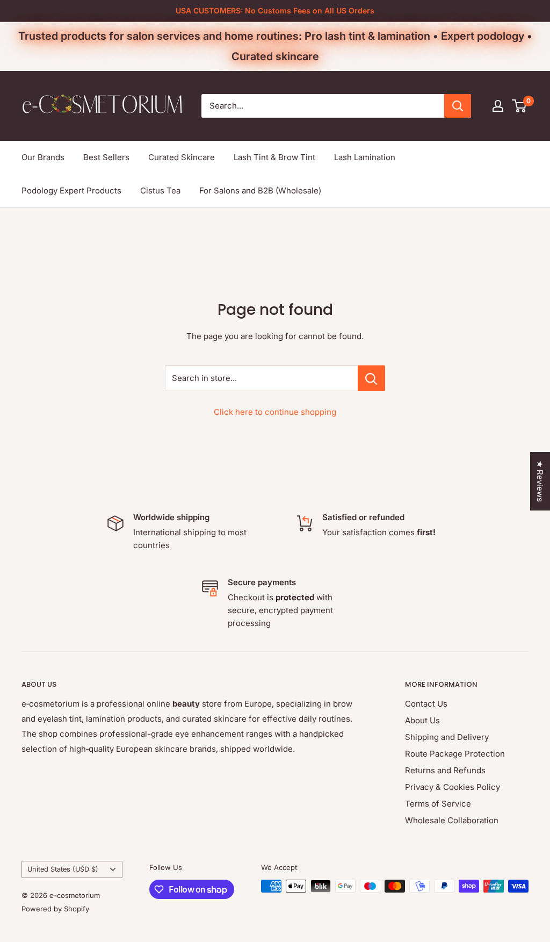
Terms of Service (438, 804)
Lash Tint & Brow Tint (274, 157)
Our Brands (42, 157)
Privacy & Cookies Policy (452, 787)
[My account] (498, 106)
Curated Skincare (181, 157)
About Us (422, 720)
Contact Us (426, 704)
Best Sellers (106, 157)
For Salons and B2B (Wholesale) (260, 190)
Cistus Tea (160, 190)
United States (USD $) (62, 869)
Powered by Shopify (55, 908)
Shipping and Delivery (447, 737)
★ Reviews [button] (540, 481)
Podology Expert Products (71, 190)
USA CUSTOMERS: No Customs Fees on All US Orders (275, 10)
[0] (519, 105)
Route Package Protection (455, 754)
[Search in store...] (371, 378)
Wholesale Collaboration (451, 820)
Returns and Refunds (445, 770)
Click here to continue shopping (275, 412)
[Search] (457, 106)
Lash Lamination (364, 157)
